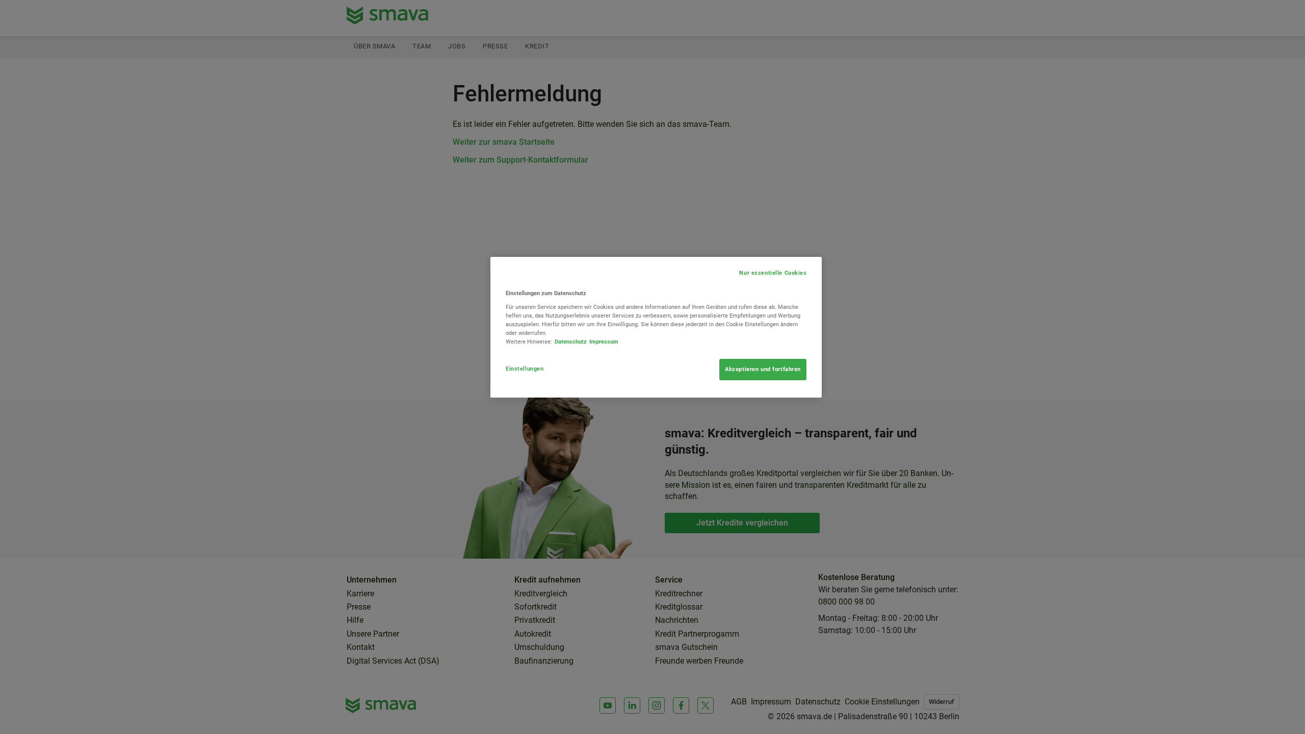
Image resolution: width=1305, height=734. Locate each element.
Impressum (603, 341)
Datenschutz (571, 341)
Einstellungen (524, 368)
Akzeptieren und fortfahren (763, 369)
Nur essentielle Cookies (772, 272)
